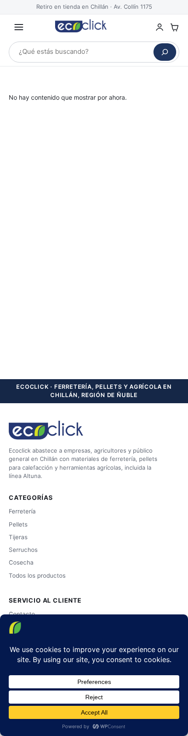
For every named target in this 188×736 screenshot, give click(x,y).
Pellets (18, 524)
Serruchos (23, 549)
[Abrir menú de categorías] (19, 27)
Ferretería (22, 511)
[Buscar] (164, 52)
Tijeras (18, 537)
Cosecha (21, 562)
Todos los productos (37, 575)
